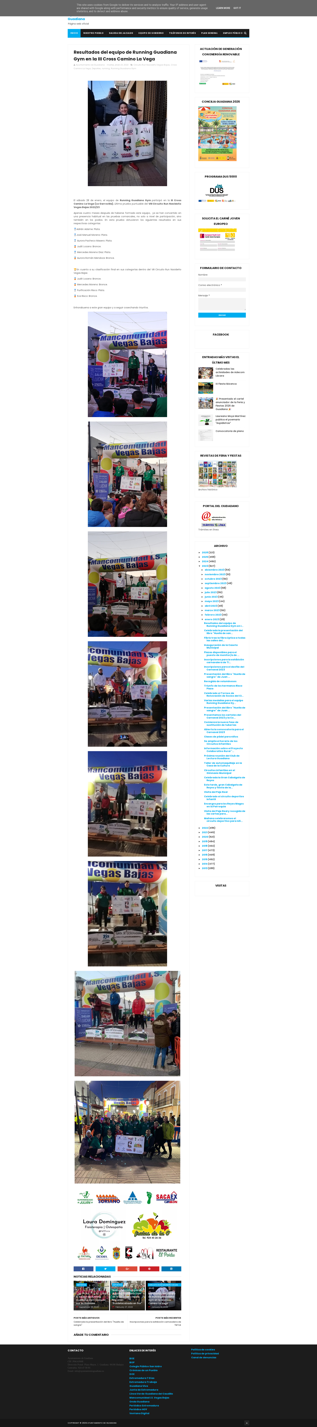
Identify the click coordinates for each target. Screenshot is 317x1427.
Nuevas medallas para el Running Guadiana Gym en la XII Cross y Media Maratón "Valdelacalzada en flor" (127, 1297)
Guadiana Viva (138, 1386)
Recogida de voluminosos (220, 681)
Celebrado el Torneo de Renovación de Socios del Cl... (224, 695)
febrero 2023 (213, 614)
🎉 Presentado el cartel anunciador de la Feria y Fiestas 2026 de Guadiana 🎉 (230, 404)
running (106, 68)
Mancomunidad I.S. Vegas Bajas (149, 1397)
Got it (237, 8)
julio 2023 (211, 592)
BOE (131, 1358)
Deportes (96, 68)
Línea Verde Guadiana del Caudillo (151, 1393)
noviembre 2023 (215, 574)
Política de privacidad (205, 1353)
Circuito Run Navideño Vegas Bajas (152, 64)
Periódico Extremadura (144, 1405)
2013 (205, 868)
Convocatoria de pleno (230, 431)
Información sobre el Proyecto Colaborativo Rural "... (223, 750)
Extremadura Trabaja (143, 1382)
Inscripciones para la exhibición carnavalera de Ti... (224, 661)
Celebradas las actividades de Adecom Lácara (230, 372)
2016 (205, 854)
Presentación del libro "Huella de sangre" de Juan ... (224, 675)
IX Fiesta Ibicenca (226, 383)
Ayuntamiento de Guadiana (83, 16)
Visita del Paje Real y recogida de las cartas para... (224, 812)
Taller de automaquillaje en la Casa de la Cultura (223, 764)
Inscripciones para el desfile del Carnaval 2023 (224, 668)
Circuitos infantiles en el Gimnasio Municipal (219, 772)
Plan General (209, 33)
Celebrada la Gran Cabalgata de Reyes (224, 779)
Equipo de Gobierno (151, 33)
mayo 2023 (212, 601)
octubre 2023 (213, 578)
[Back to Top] (246, 1422)
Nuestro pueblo (93, 33)
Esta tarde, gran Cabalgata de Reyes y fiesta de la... (223, 786)
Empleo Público (233, 33)
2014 (205, 863)
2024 (205, 561)
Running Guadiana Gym (123, 68)
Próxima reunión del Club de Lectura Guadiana (222, 757)
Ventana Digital (139, 1413)
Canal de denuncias (203, 1357)
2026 (205, 552)
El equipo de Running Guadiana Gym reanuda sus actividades (91, 1300)
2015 (205, 859)
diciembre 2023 (215, 569)
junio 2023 (211, 596)
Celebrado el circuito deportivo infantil (224, 798)
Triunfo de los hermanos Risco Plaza (223, 687)
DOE (132, 1374)
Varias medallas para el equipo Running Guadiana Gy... (223, 702)
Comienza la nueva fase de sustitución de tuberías (221, 724)
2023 (205, 566)
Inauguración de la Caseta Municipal (221, 646)
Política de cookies (203, 1349)
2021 (205, 832)
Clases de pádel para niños (221, 736)
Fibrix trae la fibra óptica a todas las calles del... (224, 639)
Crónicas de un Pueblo (143, 1370)
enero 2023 (212, 619)
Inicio (74, 33)
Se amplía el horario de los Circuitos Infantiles (220, 742)
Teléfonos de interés (182, 33)
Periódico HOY (138, 1409)
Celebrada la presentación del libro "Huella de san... (223, 632)
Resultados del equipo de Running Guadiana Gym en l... (223, 625)
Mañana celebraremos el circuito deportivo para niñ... (223, 820)
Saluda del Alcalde (121, 33)
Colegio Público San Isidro (145, 1366)
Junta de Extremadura (143, 1389)
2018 (205, 846)
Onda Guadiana (139, 1401)
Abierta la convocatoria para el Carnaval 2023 (224, 731)
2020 (205, 836)
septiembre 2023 (216, 583)
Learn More (223, 8)
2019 (205, 841)
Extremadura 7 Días (141, 1378)
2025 (205, 557)
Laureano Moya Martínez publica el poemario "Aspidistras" (231, 419)
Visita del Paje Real (216, 792)
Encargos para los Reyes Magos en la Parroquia (224, 805)
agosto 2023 (213, 588)
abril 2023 (211, 606)
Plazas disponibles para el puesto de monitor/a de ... (221, 654)
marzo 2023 (212, 610)
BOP (132, 1362)
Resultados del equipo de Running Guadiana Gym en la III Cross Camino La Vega (162, 1298)
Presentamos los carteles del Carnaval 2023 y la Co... (222, 716)
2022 (205, 828)
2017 (205, 850)
